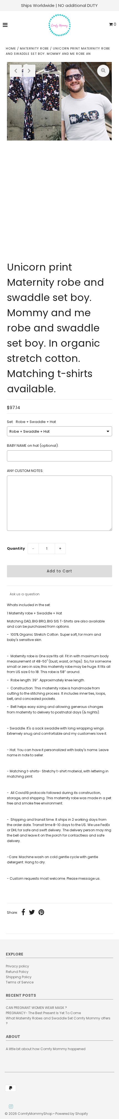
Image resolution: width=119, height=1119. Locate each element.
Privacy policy (17, 966)
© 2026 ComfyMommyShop (28, 1113)
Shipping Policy (19, 977)
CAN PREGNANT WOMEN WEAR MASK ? (36, 1007)
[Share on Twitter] (32, 913)
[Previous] (16, 71)
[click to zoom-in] (103, 71)
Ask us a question (25, 594)
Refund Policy (17, 971)
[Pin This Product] (41, 913)
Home (11, 48)
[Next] (29, 71)
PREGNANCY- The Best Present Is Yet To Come (43, 1013)
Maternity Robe (34, 48)
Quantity (16, 548)
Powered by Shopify (71, 1113)
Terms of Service (19, 982)
